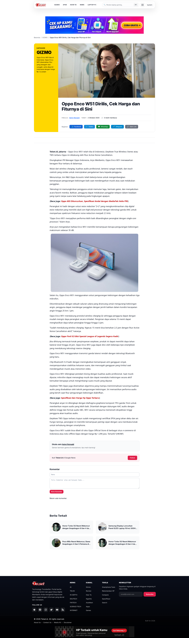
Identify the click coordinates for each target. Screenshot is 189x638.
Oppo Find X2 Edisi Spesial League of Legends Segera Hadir (89, 336)
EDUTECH (73, 599)
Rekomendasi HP (108, 591)
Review (88, 591)
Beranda (37, 37)
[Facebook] (40, 610)
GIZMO (57, 5)
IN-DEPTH (73, 595)
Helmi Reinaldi (74, 118)
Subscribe (149, 594)
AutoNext (89, 603)
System (149, 5)
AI (70, 587)
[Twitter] (51, 610)
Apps (88, 606)
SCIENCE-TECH (75, 606)
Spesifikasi (106, 599)
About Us (37, 622)
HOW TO (73, 5)
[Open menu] (142, 5)
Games (88, 610)
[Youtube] (57, 610)
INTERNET (73, 610)
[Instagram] (46, 610)
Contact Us (47, 622)
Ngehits (89, 599)
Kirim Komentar (56, 491)
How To (88, 595)
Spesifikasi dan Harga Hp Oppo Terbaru (80, 398)
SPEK (65, 5)
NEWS (82, 5)
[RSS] (63, 610)
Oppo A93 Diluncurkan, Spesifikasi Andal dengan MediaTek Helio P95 (94, 201)
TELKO (72, 591)
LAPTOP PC (92, 5)
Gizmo (88, 587)
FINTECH (73, 603)
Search (104, 603)
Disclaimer (68, 622)
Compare (105, 595)
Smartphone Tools (108, 587)
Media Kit (57, 622)
